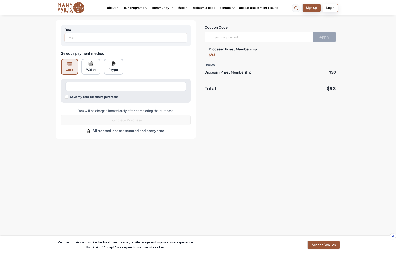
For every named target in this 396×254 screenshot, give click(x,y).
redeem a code (204, 8)
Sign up (311, 8)
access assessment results (258, 8)
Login (330, 8)
